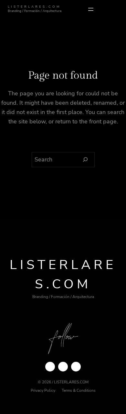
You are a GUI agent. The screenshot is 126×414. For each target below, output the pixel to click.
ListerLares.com (34, 7)
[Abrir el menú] (91, 9)
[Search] (85, 160)
